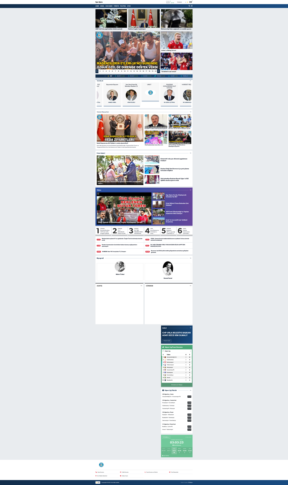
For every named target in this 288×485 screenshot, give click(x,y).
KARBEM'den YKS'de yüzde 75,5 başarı (114, 251)
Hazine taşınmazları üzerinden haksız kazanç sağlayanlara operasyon (187, 232)
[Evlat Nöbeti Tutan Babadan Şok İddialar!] (159, 204)
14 (137, 71)
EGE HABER (109, 6)
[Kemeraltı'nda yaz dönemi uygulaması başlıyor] (152, 159)
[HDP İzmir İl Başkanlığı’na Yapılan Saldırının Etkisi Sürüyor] (159, 212)
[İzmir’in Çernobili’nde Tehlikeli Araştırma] (159, 221)
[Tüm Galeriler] (190, 153)
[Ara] (189, 6)
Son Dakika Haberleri (102, 475)
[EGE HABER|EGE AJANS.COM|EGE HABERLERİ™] (101, 464)
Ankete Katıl (166, 340)
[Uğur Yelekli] (106, 95)
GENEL (102, 6)
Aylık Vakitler (166, 455)
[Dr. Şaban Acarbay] (163, 95)
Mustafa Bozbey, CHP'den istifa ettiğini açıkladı (105, 232)
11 (127, 71)
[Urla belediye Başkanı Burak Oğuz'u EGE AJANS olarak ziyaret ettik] (152, 179)
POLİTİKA (123, 6)
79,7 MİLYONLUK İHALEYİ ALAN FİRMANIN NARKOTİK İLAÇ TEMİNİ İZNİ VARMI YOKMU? (122, 232)
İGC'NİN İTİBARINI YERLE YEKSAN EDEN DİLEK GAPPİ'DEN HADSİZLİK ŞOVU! (138, 232)
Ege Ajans (99, 2)
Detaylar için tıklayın (176, 384)
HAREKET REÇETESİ (163, 84)
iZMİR (97, 6)
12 (131, 71)
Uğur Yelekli (106, 102)
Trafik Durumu (125, 472)
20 (156, 71)
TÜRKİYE (116, 6)
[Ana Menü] (191, 6)
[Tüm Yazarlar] (190, 81)
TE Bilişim (190, 482)
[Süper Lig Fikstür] (190, 390)
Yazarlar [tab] (100, 81)
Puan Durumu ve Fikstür (152, 472)
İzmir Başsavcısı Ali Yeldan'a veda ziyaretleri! (154, 232)
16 (143, 71)
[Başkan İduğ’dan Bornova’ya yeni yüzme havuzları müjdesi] (152, 169)
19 (152, 71)
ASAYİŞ (184, 228)
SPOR (128, 6)
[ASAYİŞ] (141, 286)
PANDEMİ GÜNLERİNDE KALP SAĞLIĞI (144, 86)
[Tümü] (190, 258)
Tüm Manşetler (174, 472)
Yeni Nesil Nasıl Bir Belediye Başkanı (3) (106, 85)
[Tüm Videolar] (190, 190)
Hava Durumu (101, 472)
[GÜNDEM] (190, 286)
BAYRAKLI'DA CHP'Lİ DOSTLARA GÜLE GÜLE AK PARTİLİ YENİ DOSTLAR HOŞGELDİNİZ (182, 86)
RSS (99, 482)
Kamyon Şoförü (182, 102)
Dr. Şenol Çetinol (144, 102)
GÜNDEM (102, 228)
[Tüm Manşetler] (190, 112)
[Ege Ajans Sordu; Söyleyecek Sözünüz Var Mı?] (159, 196)
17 (146, 71)
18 (149, 71)
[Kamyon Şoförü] (182, 95)
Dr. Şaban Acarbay (163, 102)
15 (140, 71)
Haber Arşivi (125, 475)
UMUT (125, 84)
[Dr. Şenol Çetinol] (144, 95)
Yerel (151, 228)
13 (134, 71)
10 (125, 71)
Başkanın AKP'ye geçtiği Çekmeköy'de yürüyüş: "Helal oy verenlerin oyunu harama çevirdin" (171, 232)
